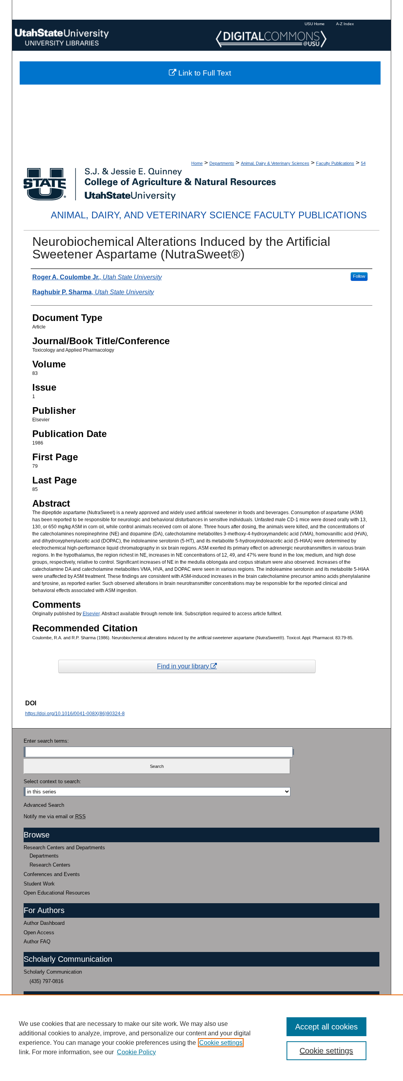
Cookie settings (220, 1042)
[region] (201, 1037)
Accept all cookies (326, 1026)
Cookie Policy (136, 1052)
